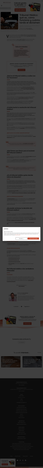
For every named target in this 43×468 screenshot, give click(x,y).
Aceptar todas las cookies (33, 238)
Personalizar (21, 238)
